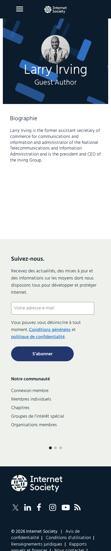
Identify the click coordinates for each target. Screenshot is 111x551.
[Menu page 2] (55, 447)
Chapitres (20, 408)
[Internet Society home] (55, 10)
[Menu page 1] (50, 447)
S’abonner (42, 354)
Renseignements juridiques (36, 544)
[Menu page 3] (60, 447)
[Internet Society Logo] (36, 483)
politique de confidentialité (38, 337)
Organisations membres (34, 425)
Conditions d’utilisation (68, 538)
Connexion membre (29, 391)
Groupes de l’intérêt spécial (37, 416)
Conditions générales (50, 330)
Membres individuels (31, 399)
